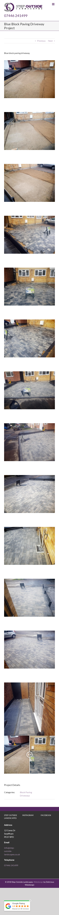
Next (50, 40)
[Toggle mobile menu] (53, 4)
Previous (41, 40)
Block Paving (26, 792)
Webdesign (38, 882)
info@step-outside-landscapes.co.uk (12, 851)
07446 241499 (15, 16)
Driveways (25, 795)
